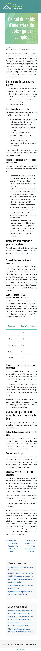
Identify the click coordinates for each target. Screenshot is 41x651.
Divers (9, 47)
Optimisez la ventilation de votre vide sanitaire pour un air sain (30, 546)
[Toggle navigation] (36, 6)
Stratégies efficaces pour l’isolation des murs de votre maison (13, 546)
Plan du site (20, 650)
